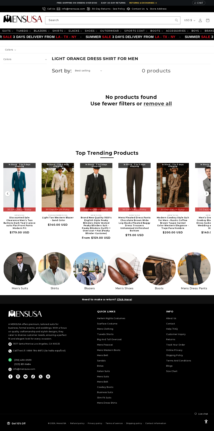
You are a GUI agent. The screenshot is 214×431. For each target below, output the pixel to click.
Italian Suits (103, 371)
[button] (207, 20)
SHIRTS (57, 30)
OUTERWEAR (109, 30)
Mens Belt (102, 355)
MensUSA (61, 423)
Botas (100, 366)
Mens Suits (103, 376)
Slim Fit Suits (104, 397)
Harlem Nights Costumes (111, 318)
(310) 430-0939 (22, 360)
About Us (171, 318)
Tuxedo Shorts (105, 334)
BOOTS (155, 30)
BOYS (195, 30)
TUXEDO (22, 30)
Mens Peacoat (105, 344)
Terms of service (114, 423)
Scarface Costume (107, 323)
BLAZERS (40, 30)
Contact (170, 323)
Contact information (155, 423)
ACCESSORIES (176, 30)
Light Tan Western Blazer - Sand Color (58, 219)
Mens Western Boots (108, 350)
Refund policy (77, 423)
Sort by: (62, 71)
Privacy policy (95, 423)
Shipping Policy (174, 355)
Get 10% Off (18, 423)
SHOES (90, 30)
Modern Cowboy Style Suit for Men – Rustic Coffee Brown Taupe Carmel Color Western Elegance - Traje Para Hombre (173, 222)
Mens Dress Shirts (107, 403)
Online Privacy (174, 350)
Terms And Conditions (178, 360)
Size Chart (172, 371)
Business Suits (105, 392)
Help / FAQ (172, 329)
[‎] (169, 9)
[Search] (176, 20)
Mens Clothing (105, 329)
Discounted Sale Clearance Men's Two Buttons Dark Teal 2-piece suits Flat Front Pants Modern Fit (20, 222)
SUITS (6, 30)
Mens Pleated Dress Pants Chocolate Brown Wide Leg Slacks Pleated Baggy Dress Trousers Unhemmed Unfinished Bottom (134, 224)
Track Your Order (175, 344)
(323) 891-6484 (22, 364)
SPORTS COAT (134, 30)
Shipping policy (134, 423)
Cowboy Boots (105, 387)
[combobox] (112, 20)
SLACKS (74, 30)
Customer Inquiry (176, 334)
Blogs (169, 366)
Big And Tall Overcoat (109, 339)
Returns (170, 339)
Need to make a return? (107, 299)
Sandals (101, 360)
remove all (158, 104)
